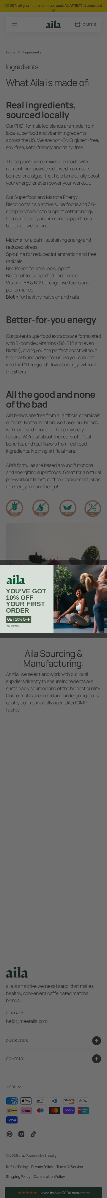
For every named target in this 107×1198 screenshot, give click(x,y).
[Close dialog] (104, 568)
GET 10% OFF (18, 620)
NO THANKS (13, 626)
